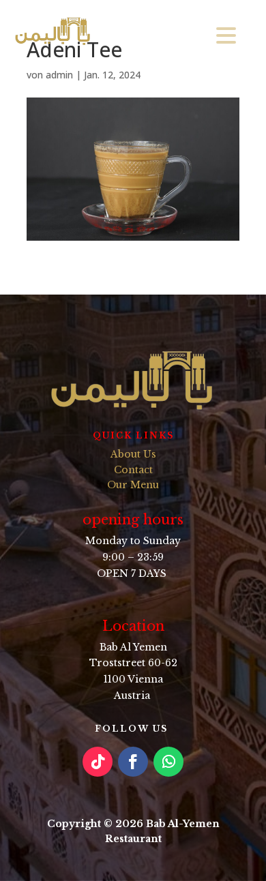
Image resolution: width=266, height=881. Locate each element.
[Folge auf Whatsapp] (168, 762)
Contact (133, 470)
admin (59, 74)
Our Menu (133, 485)
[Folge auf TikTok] (98, 762)
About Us (133, 454)
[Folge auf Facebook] (133, 762)
